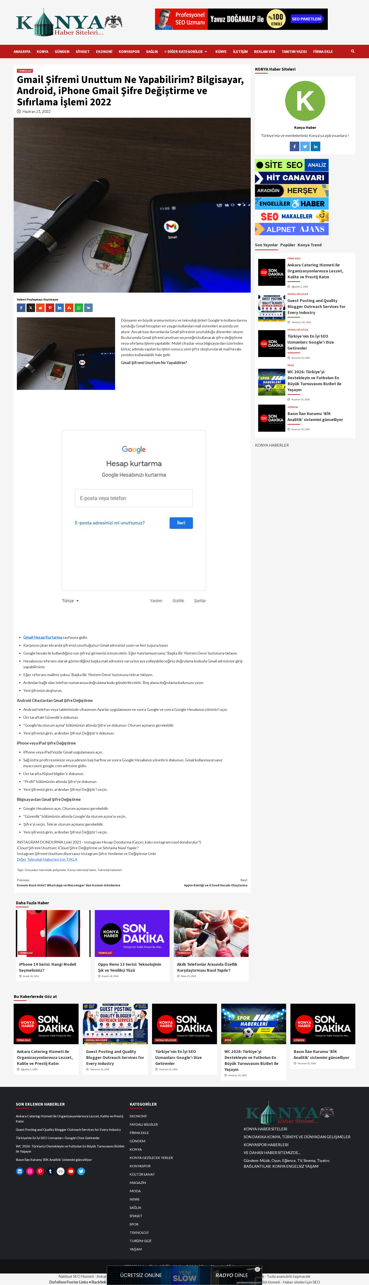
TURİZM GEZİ (140, 1241)
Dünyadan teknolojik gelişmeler (45, 870)
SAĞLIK (152, 51)
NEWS (134, 1199)
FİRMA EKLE (323, 51)
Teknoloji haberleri (109, 870)
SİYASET (83, 51)
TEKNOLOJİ (25, 70)
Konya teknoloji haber (81, 870)
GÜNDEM (62, 51)
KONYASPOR (129, 51)
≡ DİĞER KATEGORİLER (183, 51)
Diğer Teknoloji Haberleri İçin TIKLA (47, 859)
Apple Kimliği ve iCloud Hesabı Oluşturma (215, 882)
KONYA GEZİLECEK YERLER (151, 1158)
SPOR (290, 365)
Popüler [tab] (287, 244)
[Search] (352, 51)
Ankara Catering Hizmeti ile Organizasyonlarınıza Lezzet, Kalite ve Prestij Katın (315, 270)
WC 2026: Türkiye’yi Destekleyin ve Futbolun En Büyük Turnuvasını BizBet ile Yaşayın (70, 1148)
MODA (135, 1191)
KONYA (42, 51)
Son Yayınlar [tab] (266, 244)
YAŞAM (136, 1249)
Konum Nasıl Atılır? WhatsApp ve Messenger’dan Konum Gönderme (68, 882)
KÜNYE (221, 51)
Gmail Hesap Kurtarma (43, 637)
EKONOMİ (104, 51)
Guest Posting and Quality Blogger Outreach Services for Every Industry (316, 306)
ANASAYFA (22, 51)
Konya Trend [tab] (309, 244)
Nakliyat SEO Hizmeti (76, 1276)
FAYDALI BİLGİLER (297, 294)
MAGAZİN (138, 1182)
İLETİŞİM (240, 51)
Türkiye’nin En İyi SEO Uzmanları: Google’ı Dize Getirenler (310, 342)
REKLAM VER (264, 51)
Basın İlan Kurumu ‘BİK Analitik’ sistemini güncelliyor (54, 1159)
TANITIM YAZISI (294, 51)
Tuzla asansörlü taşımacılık (288, 1276)
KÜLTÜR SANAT (142, 1174)
